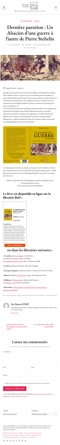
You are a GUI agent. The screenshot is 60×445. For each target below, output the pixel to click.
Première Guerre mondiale (37, 295)
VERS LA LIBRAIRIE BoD (15, 245)
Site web (5, 375)
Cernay (7, 295)
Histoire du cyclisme (36, 435)
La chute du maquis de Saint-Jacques (32, 433)
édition (11, 295)
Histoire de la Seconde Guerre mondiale (12, 433)
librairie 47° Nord (11, 283)
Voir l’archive (15, 313)
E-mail (32, 367)
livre (23, 295)
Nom (4, 367)
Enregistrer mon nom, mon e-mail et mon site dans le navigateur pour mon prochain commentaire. (27, 383)
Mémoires (27, 295)
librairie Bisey (18, 280)
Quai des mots (21, 275)
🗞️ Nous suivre (32, 437)
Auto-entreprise (26, 21)
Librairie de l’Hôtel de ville (14, 261)
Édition (37, 21)
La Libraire (19, 256)
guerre (15, 295)
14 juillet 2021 (27, 45)
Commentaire (7, 351)
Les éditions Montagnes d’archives (11, 437)
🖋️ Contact (24, 437)
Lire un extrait (16, 220)
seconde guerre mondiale (50, 295)
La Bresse (19, 295)
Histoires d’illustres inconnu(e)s (11, 435)
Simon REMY (16, 45)
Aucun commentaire (31, 48)
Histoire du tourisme (25, 435)
